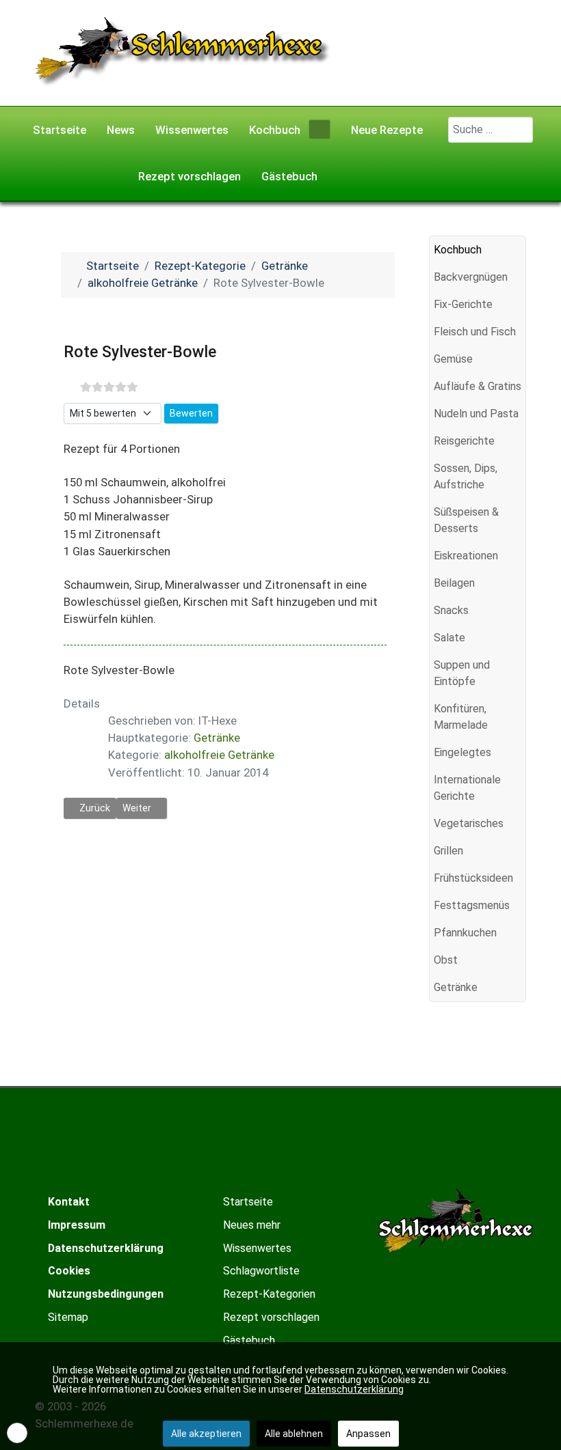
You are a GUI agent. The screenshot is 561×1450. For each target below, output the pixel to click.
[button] (515, 277)
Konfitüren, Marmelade (461, 716)
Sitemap (68, 1317)
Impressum (76, 1224)
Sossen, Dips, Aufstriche (465, 476)
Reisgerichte (464, 440)
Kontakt (69, 1201)
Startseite (248, 1201)
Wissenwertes (257, 1248)
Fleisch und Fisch (475, 331)
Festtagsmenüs (472, 905)
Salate (449, 637)
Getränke (217, 737)
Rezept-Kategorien (269, 1293)
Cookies (69, 1270)
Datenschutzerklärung (106, 1248)
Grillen (448, 850)
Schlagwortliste (261, 1270)
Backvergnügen (471, 276)
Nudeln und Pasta (476, 413)
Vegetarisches (469, 823)
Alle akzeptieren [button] (206, 1433)
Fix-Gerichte (463, 304)
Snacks (451, 610)
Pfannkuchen (465, 932)
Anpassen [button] (368, 1433)
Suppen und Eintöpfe (462, 673)
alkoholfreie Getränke (219, 755)
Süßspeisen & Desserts (466, 520)
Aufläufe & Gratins (477, 386)
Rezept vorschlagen (271, 1317)
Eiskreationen (466, 555)
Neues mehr (251, 1224)
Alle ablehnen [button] (294, 1433)
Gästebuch (249, 1340)
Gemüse (453, 358)
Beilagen (454, 582)
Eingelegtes (462, 752)
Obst (446, 959)
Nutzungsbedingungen (106, 1293)
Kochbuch (458, 249)
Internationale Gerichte (467, 788)
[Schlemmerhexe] (183, 52)
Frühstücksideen (473, 878)
